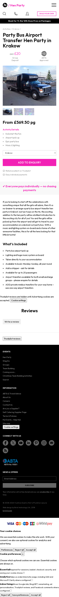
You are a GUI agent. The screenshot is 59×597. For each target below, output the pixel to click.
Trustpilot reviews (12, 338)
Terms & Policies (10, 416)
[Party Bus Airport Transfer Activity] (18, 111)
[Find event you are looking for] (4, 13)
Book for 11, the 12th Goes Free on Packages (29, 21)
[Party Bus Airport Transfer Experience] (29, 111)
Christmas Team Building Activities (17, 376)
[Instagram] (44, 443)
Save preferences (20, 595)
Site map (6, 423)
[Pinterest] (36, 443)
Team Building (9, 368)
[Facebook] (5, 443)
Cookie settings (18, 300)
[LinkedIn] (28, 443)
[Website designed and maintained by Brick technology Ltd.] (7, 511)
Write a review (12, 321)
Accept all (31, 549)
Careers (6, 401)
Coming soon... (9, 372)
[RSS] (5, 450)
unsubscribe (44, 492)
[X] (13, 443)
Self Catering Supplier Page (14, 412)
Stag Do (6, 361)
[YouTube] (21, 443)
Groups (6, 365)
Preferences (7, 549)
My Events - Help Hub (12, 420)
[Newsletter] (51, 443)
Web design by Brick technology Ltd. (16, 507)
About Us (7, 397)
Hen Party (17, 5)
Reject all (19, 549)
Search (6, 379)
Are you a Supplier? (11, 408)
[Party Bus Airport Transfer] (7, 111)
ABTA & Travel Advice (12, 393)
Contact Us (7, 405)
